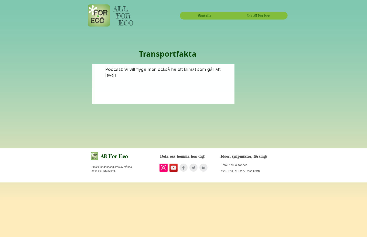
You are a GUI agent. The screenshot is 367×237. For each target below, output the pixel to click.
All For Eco (114, 156)
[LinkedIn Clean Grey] (203, 168)
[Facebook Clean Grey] (183, 168)
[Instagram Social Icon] (164, 168)
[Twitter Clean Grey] (193, 168)
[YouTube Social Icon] (173, 168)
